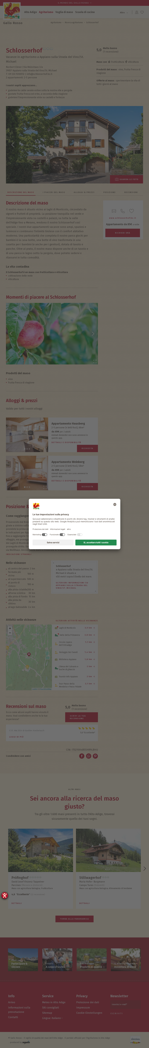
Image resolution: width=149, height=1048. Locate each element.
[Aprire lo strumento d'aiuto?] (4, 895)
